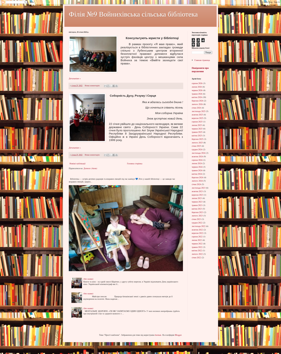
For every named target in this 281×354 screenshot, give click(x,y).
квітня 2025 (197, 135)
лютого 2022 (197, 254)
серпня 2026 (197, 83)
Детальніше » (75, 78)
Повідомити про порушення (200, 69)
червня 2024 (197, 166)
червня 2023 (197, 201)
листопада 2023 (198, 187)
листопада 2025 (198, 111)
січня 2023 (196, 219)
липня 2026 (197, 86)
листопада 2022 (198, 226)
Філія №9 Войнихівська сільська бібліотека (133, 13)
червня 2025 (197, 128)
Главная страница (202, 60)
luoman (158, 335)
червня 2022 (197, 243)
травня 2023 (197, 205)
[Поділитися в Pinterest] (116, 85)
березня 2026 (197, 100)
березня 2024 (197, 177)
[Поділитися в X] (110, 85)
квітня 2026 (197, 97)
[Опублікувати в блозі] (108, 85)
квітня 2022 (197, 250)
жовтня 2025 (197, 114)
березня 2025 (197, 139)
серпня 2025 (197, 121)
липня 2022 (197, 240)
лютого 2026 (197, 104)
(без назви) (88, 278)
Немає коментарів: (92, 85)
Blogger (178, 335)
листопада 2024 (198, 153)
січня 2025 (196, 145)
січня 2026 (196, 107)
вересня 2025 (197, 118)
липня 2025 (197, 125)
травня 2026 (197, 93)
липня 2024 (197, 163)
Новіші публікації (77, 163)
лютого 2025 (197, 142)
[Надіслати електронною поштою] (105, 85)
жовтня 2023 (197, 191)
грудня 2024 (197, 149)
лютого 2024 (197, 180)
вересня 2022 (197, 233)
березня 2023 (197, 212)
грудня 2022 (197, 222)
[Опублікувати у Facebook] (113, 85)
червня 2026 (197, 90)
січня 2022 (196, 257)
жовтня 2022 (197, 229)
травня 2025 (197, 132)
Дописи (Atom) (90, 168)
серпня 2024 (197, 160)
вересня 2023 (197, 194)
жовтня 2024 (197, 156)
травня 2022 (197, 247)
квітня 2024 (197, 173)
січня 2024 (196, 184)
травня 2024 (197, 170)
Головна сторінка (134, 163)
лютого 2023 (197, 215)
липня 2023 (197, 198)
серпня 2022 (197, 236)
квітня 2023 (197, 208)
